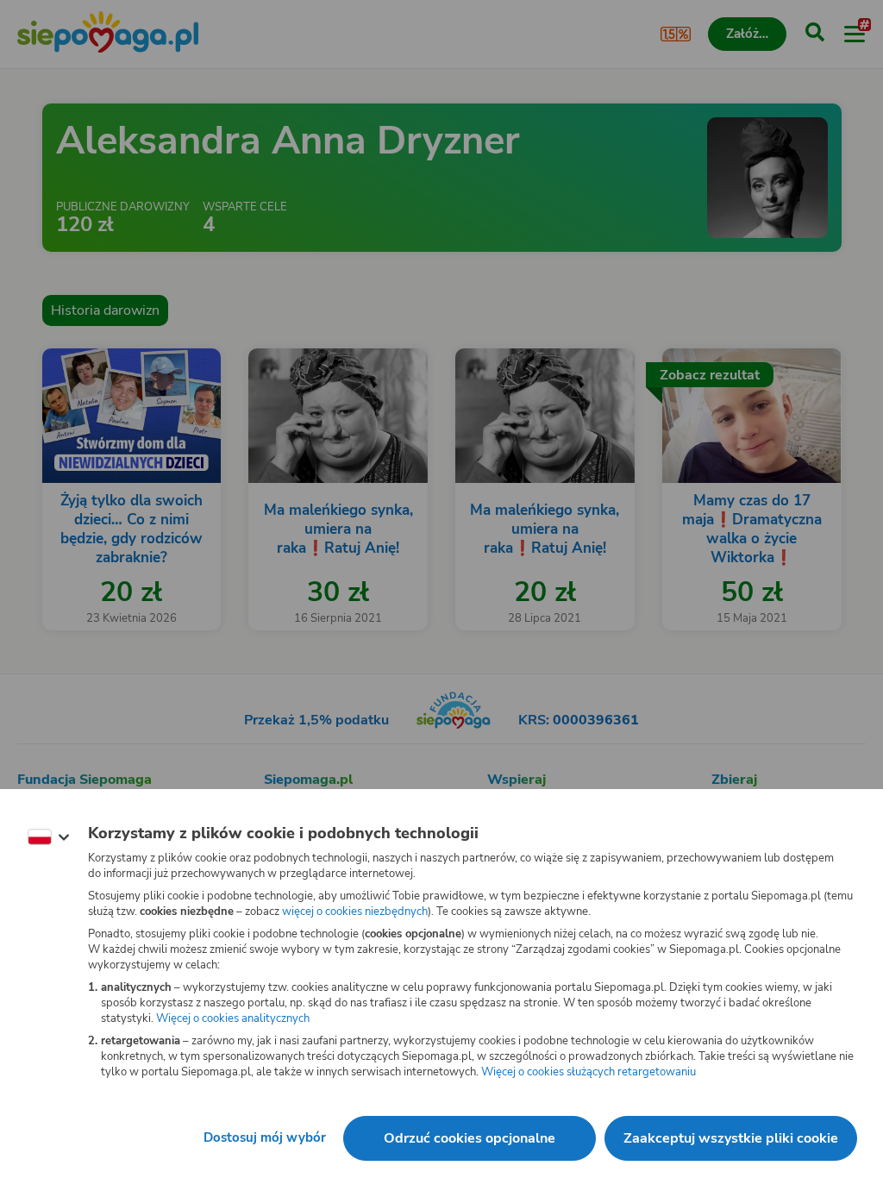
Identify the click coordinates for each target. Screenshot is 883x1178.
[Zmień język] (48, 837)
